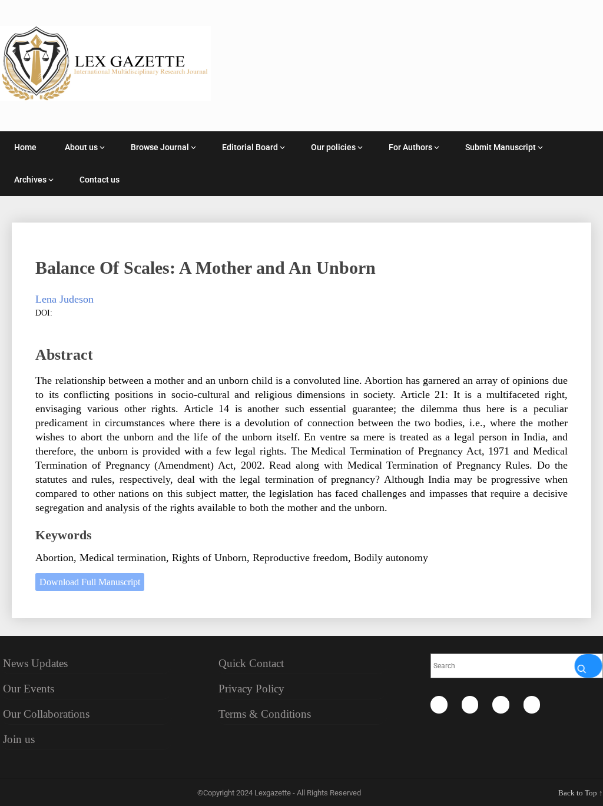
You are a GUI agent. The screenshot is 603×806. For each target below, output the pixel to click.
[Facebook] (439, 704)
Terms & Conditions (264, 714)
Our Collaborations (46, 714)
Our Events (28, 688)
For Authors (410, 147)
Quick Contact (251, 663)
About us (81, 147)
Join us (19, 739)
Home (25, 147)
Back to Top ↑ (580, 792)
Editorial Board (250, 147)
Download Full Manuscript (89, 582)
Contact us (99, 179)
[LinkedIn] (500, 704)
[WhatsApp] (532, 704)
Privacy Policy (251, 688)
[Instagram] (470, 704)
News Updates (35, 663)
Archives (30, 179)
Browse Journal (160, 147)
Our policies (333, 147)
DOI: (43, 313)
